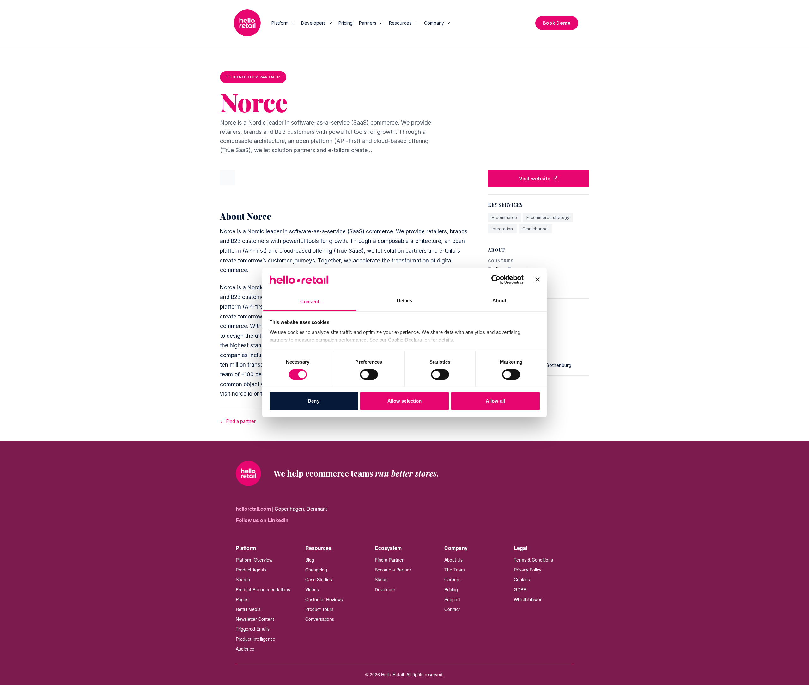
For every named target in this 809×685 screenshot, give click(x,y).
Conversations (319, 619)
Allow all (495, 401)
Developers (313, 23)
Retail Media (248, 609)
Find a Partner (389, 560)
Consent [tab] (309, 301)
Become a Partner (393, 569)
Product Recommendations (263, 589)
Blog (309, 560)
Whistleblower (528, 599)
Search (243, 579)
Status (381, 579)
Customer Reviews (324, 599)
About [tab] (499, 300)
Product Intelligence (255, 639)
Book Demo (557, 23)
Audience (245, 648)
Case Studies (318, 579)
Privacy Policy (527, 569)
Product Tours (319, 609)
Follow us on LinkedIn (262, 520)
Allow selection (404, 401)
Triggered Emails (253, 629)
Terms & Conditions (533, 560)
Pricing (345, 23)
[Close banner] (537, 279)
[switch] (369, 374)
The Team (454, 569)
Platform (280, 23)
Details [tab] (404, 300)
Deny (313, 401)
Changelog (316, 569)
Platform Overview (254, 560)
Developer (385, 589)
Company (434, 23)
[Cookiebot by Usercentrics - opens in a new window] (496, 279)
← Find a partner (238, 421)
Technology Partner (253, 77)
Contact (452, 609)
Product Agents (251, 569)
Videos (312, 589)
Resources (400, 23)
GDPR (520, 589)
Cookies (522, 579)
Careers (452, 579)
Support (452, 599)
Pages (242, 599)
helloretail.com (253, 508)
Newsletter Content (255, 619)
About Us (453, 560)
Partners (367, 23)
